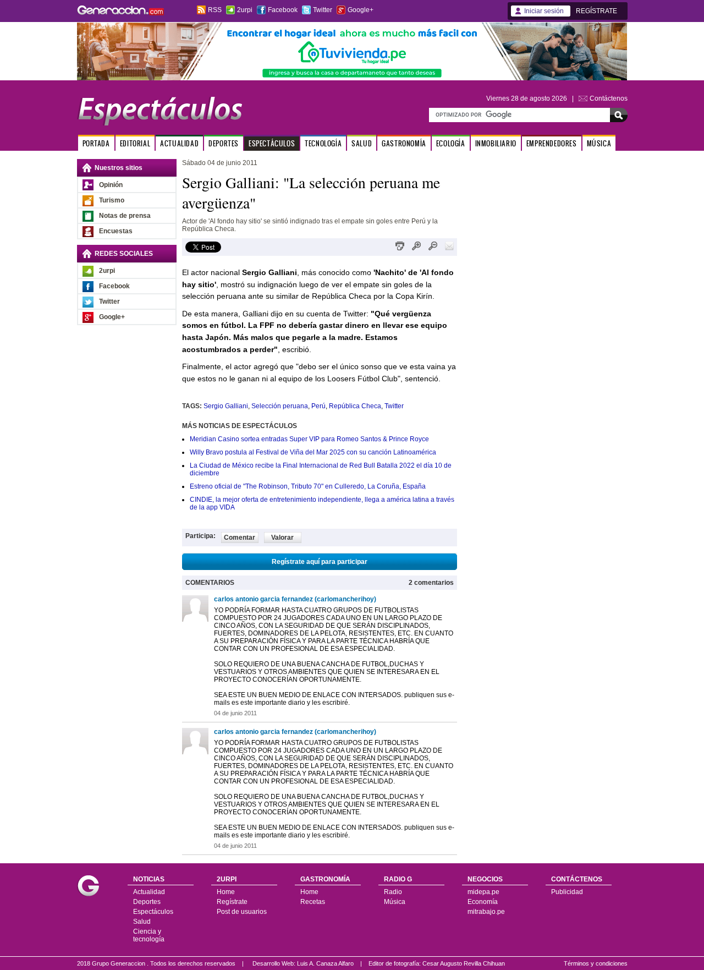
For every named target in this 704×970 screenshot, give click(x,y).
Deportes (147, 902)
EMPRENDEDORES (551, 143)
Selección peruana (279, 406)
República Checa (355, 406)
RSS (215, 10)
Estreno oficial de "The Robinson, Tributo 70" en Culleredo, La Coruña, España (308, 486)
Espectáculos (153, 912)
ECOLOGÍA (450, 143)
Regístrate (232, 902)
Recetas (312, 902)
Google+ (360, 10)
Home (226, 892)
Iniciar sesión (544, 11)
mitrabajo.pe (486, 912)
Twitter (322, 10)
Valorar (282, 537)
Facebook (283, 10)
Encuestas (116, 231)
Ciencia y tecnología (148, 935)
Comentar (239, 537)
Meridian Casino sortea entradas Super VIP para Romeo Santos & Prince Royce (309, 439)
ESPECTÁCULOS (272, 143)
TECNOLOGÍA (323, 143)
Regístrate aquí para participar (319, 562)
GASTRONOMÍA (404, 143)
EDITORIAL (135, 143)
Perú (318, 406)
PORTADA (96, 143)
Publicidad (567, 892)
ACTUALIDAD (179, 143)
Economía (483, 902)
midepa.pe (483, 892)
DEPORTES (223, 143)
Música (394, 902)
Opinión (111, 185)
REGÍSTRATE (596, 11)
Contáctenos (609, 98)
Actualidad (149, 892)
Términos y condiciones (596, 963)
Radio (393, 892)
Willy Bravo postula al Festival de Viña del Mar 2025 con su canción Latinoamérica (313, 452)
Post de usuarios (242, 912)
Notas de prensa (125, 216)
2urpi (244, 10)
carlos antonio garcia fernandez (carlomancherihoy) (295, 599)
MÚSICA (599, 143)
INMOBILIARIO (495, 143)
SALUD (361, 143)
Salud (142, 921)
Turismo (111, 200)
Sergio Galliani (226, 406)
